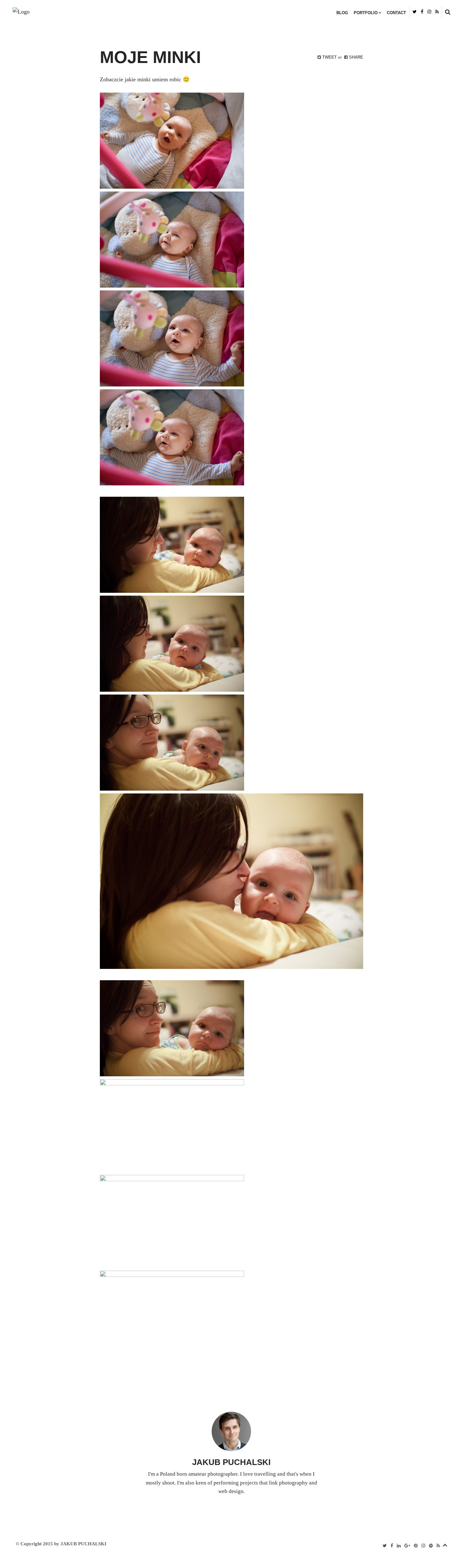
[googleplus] (407, 1545)
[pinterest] (416, 1545)
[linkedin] (399, 1545)
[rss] (437, 11)
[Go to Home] (73, 12)
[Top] (445, 1544)
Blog (342, 12)
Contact (396, 12)
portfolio (366, 12)
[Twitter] (414, 11)
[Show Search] (446, 12)
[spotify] (431, 1545)
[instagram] (429, 11)
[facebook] (422, 11)
